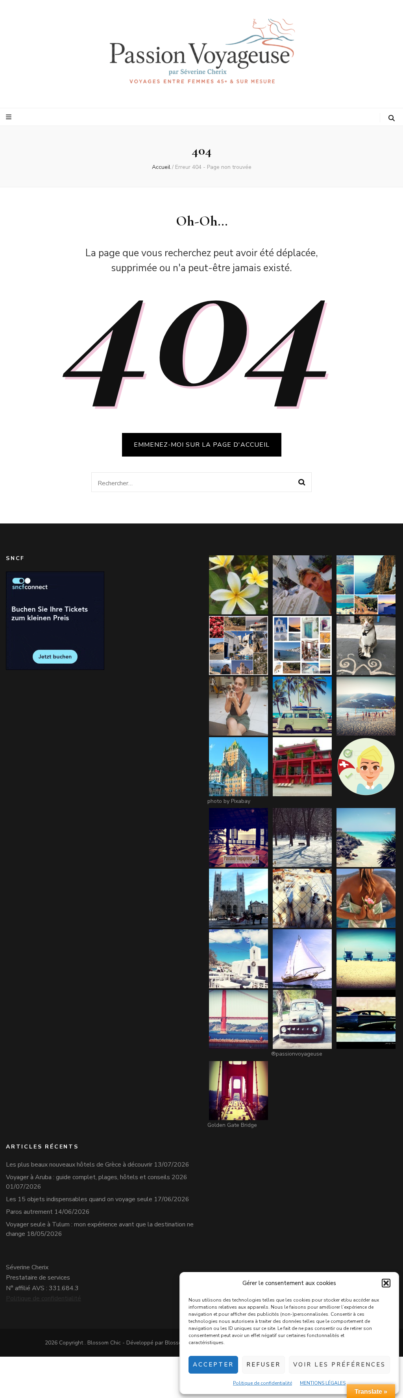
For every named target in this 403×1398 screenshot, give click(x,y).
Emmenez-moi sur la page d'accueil (202, 444)
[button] (386, 1283)
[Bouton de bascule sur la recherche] (391, 118)
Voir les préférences (339, 1364)
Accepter (213, 1364)
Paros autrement (29, 1212)
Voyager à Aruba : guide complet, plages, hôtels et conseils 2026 (96, 1177)
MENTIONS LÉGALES (323, 1383)
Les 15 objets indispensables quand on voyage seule (79, 1199)
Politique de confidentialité (262, 1383)
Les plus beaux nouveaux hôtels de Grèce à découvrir (79, 1164)
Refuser (263, 1364)
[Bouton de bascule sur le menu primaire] (9, 117)
